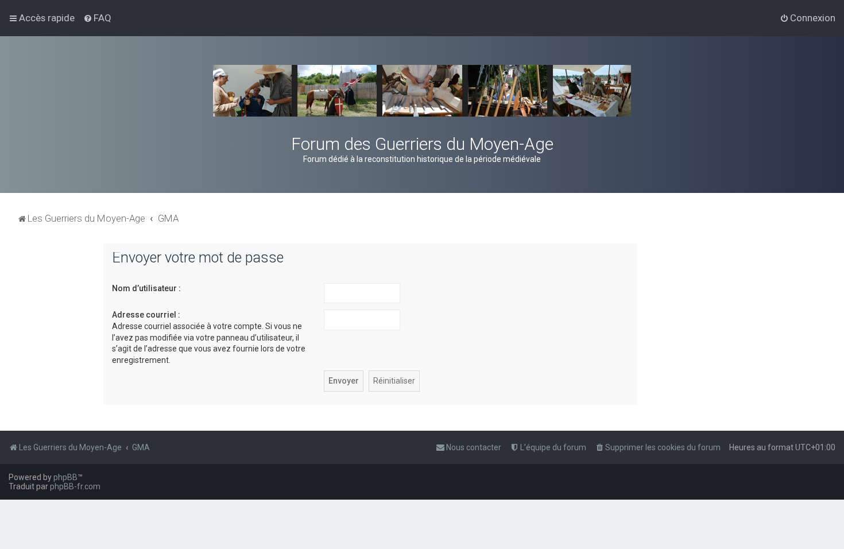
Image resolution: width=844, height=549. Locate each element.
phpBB (65, 477)
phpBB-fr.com (75, 486)
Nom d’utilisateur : (146, 288)
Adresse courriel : (146, 314)
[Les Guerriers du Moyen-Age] (422, 91)
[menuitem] (97, 18)
